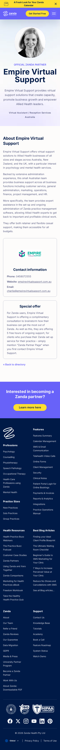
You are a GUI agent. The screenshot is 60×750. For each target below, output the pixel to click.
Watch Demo (39, 656)
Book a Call (38, 639)
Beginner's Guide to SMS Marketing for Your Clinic (43, 559)
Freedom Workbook (13, 590)
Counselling (9, 457)
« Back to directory (14, 364)
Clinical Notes (40, 478)
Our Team (8, 623)
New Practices (10, 507)
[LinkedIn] (42, 721)
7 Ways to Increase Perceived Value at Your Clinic (42, 572)
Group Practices (11, 518)
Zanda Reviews (10, 634)
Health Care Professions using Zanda (12, 483)
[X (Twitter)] (18, 721)
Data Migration (10, 645)
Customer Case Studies (15, 555)
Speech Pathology (12, 468)
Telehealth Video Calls (44, 456)
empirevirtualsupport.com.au (34, 281)
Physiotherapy (10, 462)
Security (37, 472)
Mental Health (10, 492)
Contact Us (38, 617)
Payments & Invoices (43, 493)
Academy (38, 634)
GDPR (6, 650)
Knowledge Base (41, 623)
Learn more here (30, 407)
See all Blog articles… (43, 590)
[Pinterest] (50, 721)
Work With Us (10, 680)
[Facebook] (10, 721)
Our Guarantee (10, 639)
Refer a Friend (10, 628)
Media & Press (10, 656)
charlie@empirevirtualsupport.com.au (28, 290)
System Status (40, 650)
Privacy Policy (32, 740)
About (6, 617)
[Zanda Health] (9, 13)
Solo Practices (10, 513)
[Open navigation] (54, 13)
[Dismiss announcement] (55, 4)
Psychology (9, 451)
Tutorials (37, 628)
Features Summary (42, 435)
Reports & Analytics (43, 498)
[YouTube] (34, 721)
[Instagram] (26, 721)
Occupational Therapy (14, 473)
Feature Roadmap (42, 645)
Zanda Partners (11, 560)
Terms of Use (50, 740)
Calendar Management (44, 441)
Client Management (43, 467)
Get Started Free (37, 13)
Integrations (39, 504)
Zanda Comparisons (13, 575)
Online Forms (39, 461)
